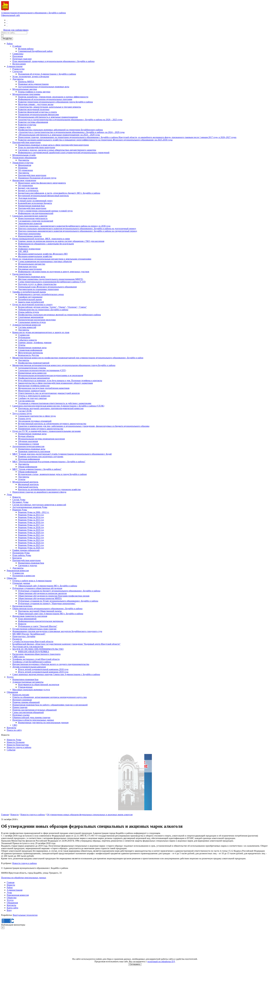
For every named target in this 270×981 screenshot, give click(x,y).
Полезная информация (29, 459)
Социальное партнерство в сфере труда (37, 416)
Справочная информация (30, 350)
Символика (17, 53)
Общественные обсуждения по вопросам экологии (42, 593)
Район (10, 43)
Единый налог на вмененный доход (35, 200)
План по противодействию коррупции (36, 147)
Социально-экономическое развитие (29, 216)
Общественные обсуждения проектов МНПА (40, 598)
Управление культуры (22, 162)
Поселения (17, 56)
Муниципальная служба (24, 155)
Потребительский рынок (30, 299)
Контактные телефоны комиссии (34, 385)
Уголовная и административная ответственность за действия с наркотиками (54, 403)
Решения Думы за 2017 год (31, 525)
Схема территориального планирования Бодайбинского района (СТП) (52, 282)
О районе (16, 46)
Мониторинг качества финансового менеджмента (42, 183)
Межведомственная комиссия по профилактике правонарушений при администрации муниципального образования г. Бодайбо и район (77, 358)
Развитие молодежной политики (33, 109)
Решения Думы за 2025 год (31, 545)
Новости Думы (14, 739)
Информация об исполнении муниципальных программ (45, 99)
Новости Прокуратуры (18, 745)
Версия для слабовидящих (16, 30)
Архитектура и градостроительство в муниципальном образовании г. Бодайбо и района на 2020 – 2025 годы (70, 119)
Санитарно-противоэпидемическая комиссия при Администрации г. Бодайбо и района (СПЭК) (58, 406)
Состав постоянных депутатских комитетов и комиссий (39, 504)
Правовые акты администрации (33, 84)
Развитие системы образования (33, 122)
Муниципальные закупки (24, 89)
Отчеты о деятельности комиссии (34, 396)
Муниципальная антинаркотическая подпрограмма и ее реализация (50, 375)
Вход (9, 910)
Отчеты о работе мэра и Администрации (32, 580)
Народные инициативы (29, 233)
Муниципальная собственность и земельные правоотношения (48, 117)
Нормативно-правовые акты (31, 276)
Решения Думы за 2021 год (31, 535)
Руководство (18, 69)
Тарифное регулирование (30, 297)
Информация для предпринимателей (35, 213)
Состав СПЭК (25, 411)
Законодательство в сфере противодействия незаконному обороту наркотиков (55, 383)
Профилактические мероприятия (34, 378)
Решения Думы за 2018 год (31, 527)
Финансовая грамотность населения (29, 616)
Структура (17, 71)
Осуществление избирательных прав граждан (34, 629)
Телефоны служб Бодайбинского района (31, 662)
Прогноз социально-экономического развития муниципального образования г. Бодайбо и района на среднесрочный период (77, 231)
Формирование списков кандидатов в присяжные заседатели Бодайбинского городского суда (57, 631)
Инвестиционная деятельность (33, 218)
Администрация (14, 66)
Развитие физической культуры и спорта (37, 112)
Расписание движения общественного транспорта (36, 654)
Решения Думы (19, 510)
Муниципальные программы (26, 94)
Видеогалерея (19, 64)
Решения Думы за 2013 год (31, 515)
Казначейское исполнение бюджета (35, 203)
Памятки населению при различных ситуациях (40, 456)
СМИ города (18, 656)
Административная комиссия (26, 325)
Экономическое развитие (30, 223)
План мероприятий (27, 618)
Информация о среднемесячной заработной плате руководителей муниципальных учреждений (63, 152)
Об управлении (25, 170)
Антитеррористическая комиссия (28, 446)
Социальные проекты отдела (32, 322)
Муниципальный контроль (25, 482)
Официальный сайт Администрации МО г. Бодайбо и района (47, 586)
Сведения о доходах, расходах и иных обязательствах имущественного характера (57, 150)
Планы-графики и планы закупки (34, 91)
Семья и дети (24, 127)
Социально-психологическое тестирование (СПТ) (42, 370)
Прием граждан (19, 707)
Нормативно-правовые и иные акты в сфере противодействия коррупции (53, 145)
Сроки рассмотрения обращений (28, 712)
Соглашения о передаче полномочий (35, 221)
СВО (14, 725)
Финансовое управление (24, 180)
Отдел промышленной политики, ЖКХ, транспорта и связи (41, 238)
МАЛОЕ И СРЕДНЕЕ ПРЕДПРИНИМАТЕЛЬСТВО (38, 649)
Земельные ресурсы (27, 266)
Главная (5, 814)
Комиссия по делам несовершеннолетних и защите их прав (40, 332)
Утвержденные (25, 687)
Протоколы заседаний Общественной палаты (40, 611)
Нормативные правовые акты (32, 347)
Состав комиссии (26, 401)
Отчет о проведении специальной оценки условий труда (45, 211)
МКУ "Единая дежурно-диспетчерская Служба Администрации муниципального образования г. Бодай (62, 454)
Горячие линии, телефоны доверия (34, 342)
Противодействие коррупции (26, 142)
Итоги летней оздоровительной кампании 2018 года (43, 669)
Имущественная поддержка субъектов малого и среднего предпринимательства (50, 664)
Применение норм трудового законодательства (40, 428)
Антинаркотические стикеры (32, 368)
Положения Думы (21, 553)
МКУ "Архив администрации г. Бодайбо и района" (37, 469)
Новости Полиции (16, 742)
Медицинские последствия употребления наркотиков (43, 388)
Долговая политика (27, 198)
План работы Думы (21, 555)
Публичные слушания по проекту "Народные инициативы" (47, 603)
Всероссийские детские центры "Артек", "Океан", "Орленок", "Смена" (52, 307)
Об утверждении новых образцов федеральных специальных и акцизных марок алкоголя (89, 814)
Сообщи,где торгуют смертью (32, 398)
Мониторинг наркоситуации (32, 390)
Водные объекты (26, 436)
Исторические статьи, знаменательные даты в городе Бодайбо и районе (52, 474)
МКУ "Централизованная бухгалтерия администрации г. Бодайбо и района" (49, 461)
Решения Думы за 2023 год (31, 540)
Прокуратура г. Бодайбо (23, 636)
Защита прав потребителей (31, 302)
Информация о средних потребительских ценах (41, 294)
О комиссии (24, 335)
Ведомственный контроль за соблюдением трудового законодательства (52, 423)
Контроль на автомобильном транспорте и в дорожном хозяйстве (49, 489)
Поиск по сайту (14, 730)
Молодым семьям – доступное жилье (35, 104)
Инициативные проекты (30, 236)
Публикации (24, 337)
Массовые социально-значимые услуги (31, 689)
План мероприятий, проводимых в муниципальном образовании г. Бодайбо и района (53, 61)
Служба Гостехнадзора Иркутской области (32, 641)
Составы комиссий (27, 327)
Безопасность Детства (28, 355)
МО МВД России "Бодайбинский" (29, 634)
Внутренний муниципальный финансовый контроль (43, 195)
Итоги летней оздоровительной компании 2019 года (43, 672)
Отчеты (21, 345)
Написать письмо (20, 694)
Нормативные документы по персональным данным (43, 722)
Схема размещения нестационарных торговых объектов (45, 261)
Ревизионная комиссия (18, 570)
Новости (16, 497)
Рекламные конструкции (30, 269)
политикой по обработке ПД (161, 961)
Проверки (23, 168)
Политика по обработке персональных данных (23, 877)
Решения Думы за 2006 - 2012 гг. (33, 512)
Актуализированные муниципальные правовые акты (43, 86)
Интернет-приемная (22, 700)
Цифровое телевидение (29, 249)
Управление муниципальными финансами (38, 114)
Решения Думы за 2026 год (31, 548)
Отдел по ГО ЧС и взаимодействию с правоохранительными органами (46, 431)
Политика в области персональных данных (33, 720)
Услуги (10, 677)
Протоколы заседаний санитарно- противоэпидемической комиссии (51, 408)
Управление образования (24, 157)
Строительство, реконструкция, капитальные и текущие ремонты (49, 107)
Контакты (17, 558)
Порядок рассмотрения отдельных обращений (34, 710)
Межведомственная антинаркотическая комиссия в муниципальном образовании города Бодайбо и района (63, 365)
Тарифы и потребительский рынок (29, 292)
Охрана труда (24, 418)
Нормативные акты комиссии (32, 373)
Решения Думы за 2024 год (31, 542)
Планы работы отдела (28, 312)
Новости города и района (19, 747)
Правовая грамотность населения (34, 451)
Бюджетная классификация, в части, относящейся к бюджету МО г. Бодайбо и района (59, 193)
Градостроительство (22, 274)
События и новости (27, 340)
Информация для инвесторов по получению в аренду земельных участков (53, 271)
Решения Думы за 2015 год (31, 520)
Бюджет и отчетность (28, 190)
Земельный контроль (28, 487)
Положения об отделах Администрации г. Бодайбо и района (47, 74)
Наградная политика (22, 606)
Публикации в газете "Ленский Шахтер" (37, 626)
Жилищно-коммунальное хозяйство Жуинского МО (43, 254)
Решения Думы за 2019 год (31, 530)
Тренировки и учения (28, 444)
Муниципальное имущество (31, 264)
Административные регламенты (27, 682)
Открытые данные (21, 583)
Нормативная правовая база (31, 206)
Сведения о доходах (27, 565)
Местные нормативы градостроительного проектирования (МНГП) (50, 279)
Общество (11, 578)
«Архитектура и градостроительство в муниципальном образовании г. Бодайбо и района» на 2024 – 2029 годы (71, 132)
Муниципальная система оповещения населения (41, 439)
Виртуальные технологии (25, 915)
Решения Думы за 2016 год (31, 522)
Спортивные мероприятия (30, 317)
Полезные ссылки (21, 715)
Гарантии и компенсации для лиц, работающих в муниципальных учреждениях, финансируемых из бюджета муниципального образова (83, 426)
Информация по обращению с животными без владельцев (46, 244)
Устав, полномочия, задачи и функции (30, 76)
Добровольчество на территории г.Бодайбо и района (43, 309)
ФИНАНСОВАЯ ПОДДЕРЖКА (33, 651)
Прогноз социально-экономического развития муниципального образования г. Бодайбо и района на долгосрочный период (77, 228)
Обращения (12, 692)
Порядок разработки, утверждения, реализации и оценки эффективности (53, 97)
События (11, 750)
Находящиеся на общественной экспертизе (38, 684)
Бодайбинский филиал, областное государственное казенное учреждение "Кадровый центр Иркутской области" (66, 644)
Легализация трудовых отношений (34, 421)
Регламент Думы (20, 502)
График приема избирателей (26, 550)
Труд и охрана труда (22, 413)
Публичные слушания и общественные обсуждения (37, 588)
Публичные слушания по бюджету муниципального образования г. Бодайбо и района (59, 591)
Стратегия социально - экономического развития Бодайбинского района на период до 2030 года (64, 226)
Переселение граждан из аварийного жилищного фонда (39, 492)
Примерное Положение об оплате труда (37, 178)
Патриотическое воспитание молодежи (37, 320)
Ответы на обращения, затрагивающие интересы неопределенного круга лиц (49, 697)
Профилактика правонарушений (33, 363)
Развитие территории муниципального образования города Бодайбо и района (55, 102)
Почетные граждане (22, 59)
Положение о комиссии (23, 575)
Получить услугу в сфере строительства (37, 284)
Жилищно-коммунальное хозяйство (35, 256)
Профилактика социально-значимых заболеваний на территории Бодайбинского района (60, 130)
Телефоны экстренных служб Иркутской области (36, 659)
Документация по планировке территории (38, 289)
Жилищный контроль (28, 484)
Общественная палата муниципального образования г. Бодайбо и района (47, 608)
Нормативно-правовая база (31, 563)
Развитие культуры (27, 124)
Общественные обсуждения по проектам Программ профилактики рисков (53, 596)
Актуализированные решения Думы (29, 507)
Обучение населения (28, 441)
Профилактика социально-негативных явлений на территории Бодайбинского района (59, 314)
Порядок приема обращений (26, 702)
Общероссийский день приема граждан (31, 717)
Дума (9, 494)
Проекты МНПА (26, 81)
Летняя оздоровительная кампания (29, 667)
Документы (17, 79)
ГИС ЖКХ (23, 251)
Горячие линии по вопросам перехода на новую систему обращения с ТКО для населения (61, 241)
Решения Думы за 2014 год (31, 517)
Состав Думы (18, 499)
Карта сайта (12, 908)
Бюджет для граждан (28, 188)
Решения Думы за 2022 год (31, 537)
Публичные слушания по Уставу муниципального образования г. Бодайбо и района (58, 601)
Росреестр (17, 639)
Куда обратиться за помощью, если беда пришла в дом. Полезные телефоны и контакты (60, 380)
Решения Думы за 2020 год (31, 532)
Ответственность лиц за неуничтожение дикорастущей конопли (49, 393)
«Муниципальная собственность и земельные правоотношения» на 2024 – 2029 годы (59, 135)
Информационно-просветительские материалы (40, 621)
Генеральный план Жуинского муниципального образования (47, 287)
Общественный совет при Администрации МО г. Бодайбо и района (50, 613)
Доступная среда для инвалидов (27, 646)
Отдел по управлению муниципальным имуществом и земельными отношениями (51, 259)
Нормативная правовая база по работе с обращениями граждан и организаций (50, 705)
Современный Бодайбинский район (35, 51)
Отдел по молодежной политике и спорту (32, 304)
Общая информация (27, 466)
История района (25, 48)
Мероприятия (24, 165)
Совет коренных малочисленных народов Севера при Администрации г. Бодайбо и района (56, 674)
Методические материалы (30, 352)
